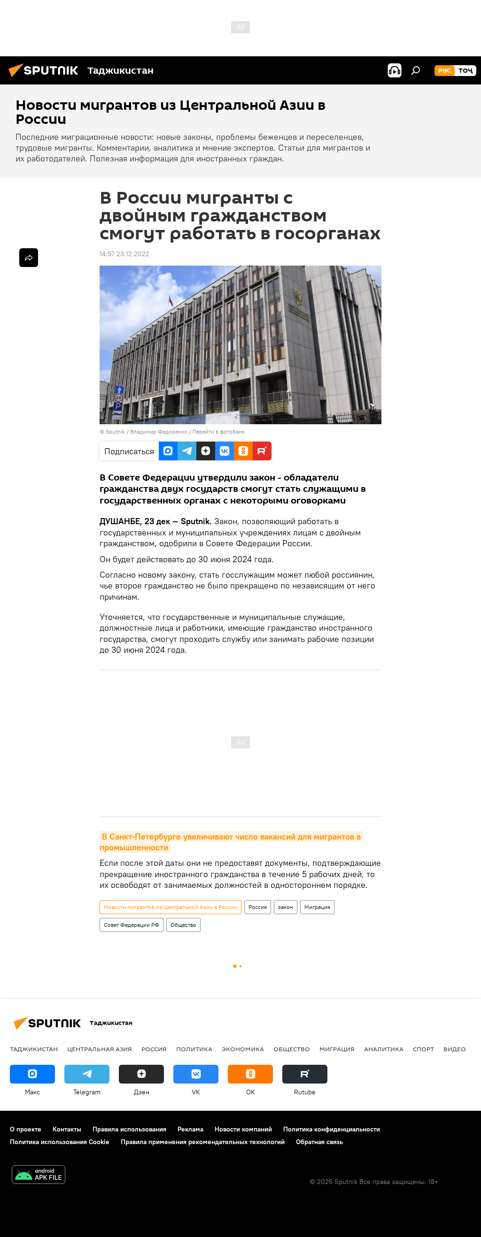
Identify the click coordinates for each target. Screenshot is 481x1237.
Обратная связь (319, 1142)
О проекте (25, 1129)
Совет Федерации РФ (131, 924)
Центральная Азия (99, 1049)
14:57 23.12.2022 (124, 254)
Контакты (67, 1129)
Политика (194, 1049)
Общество (183, 924)
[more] (28, 257)
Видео (454, 1049)
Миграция (317, 906)
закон (285, 906)
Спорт (423, 1049)
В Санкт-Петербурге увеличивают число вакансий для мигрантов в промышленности (231, 842)
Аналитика (383, 1049)
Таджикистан (34, 1049)
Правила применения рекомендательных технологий (203, 1142)
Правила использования (129, 1129)
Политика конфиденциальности (331, 1129)
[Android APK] (38, 1175)
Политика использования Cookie (59, 1142)
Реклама (190, 1129)
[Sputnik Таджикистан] (46, 78)
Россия (257, 906)
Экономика (243, 1049)
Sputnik (116, 431)
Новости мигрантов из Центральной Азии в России (170, 906)
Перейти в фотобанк (219, 431)
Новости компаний (243, 1129)
